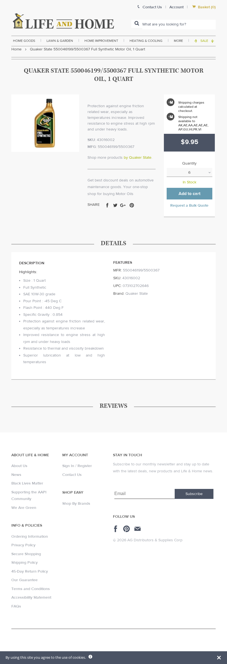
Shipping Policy (24, 562)
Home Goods (24, 41)
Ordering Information (29, 536)
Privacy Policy (23, 545)
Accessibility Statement (31, 597)
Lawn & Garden (60, 41)
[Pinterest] (127, 529)
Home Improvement (101, 41)
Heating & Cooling (146, 41)
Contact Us (72, 474)
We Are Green (23, 507)
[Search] (136, 24)
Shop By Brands (76, 503)
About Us (19, 465)
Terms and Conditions (30, 588)
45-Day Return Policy (29, 571)
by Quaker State (137, 157)
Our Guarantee (24, 580)
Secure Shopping (26, 554)
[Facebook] (116, 529)
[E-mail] (138, 529)
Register (85, 465)
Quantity (189, 163)
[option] (45, 123)
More (178, 41)
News (16, 474)
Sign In (68, 465)
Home (16, 49)
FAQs (16, 606)
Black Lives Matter (27, 483)
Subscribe (194, 493)
